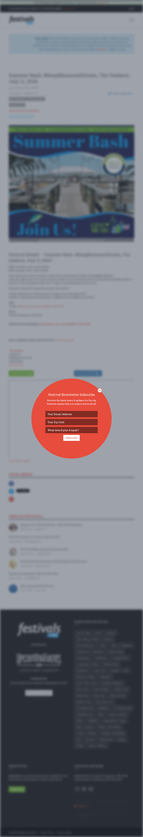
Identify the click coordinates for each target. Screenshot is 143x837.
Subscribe (71, 437)
